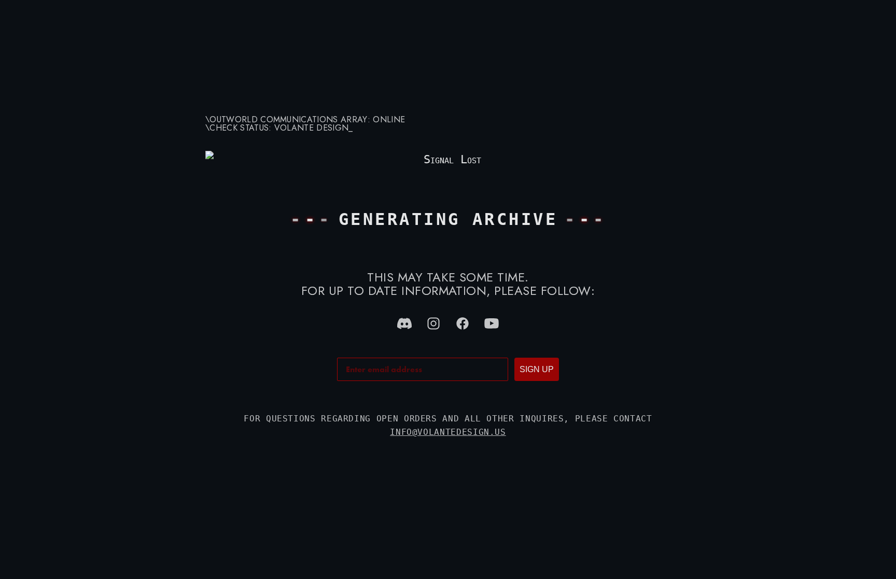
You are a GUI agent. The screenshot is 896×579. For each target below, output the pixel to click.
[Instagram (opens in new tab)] (433, 323)
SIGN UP (537, 369)
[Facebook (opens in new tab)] (462, 323)
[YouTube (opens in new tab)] (491, 323)
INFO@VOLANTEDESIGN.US (448, 432)
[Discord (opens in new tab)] (404, 323)
